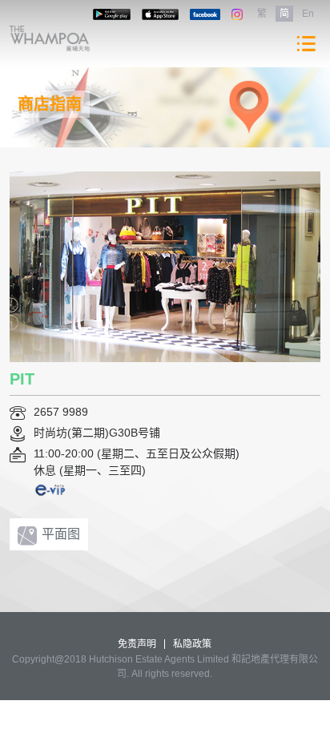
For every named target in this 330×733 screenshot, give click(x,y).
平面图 (61, 534)
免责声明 (137, 644)
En (308, 13)
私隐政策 (192, 644)
